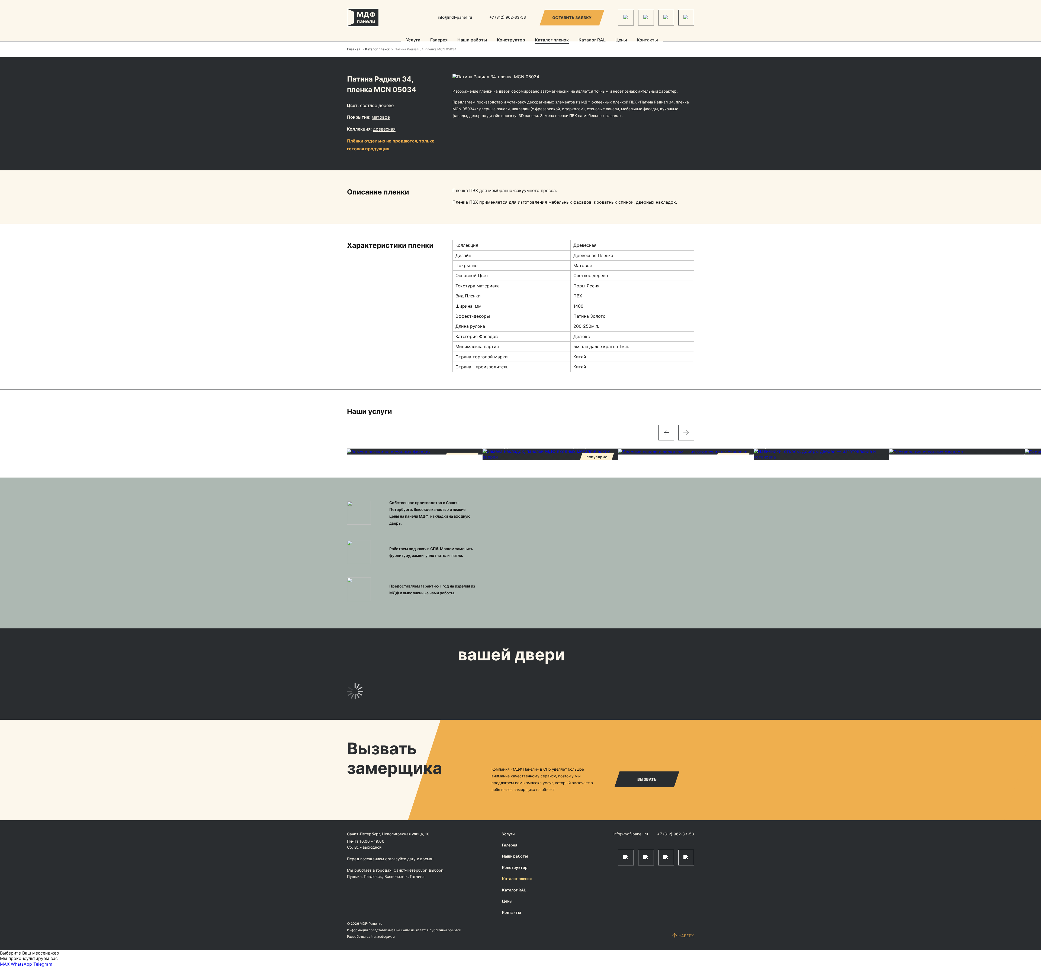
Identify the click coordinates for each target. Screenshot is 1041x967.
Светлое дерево (377, 105)
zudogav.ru (386, 936)
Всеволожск (396, 876)
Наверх (686, 935)
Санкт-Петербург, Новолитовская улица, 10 (388, 834)
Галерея (439, 40)
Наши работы (472, 40)
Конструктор (511, 40)
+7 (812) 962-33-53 (675, 834)
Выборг (436, 870)
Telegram (42, 964)
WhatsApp (21, 964)
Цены (621, 40)
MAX (4, 964)
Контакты (647, 40)
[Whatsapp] (646, 17)
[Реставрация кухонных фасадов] (957, 452)
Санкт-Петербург (410, 870)
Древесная (384, 129)
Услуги (413, 40)
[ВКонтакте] (666, 17)
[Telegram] (626, 17)
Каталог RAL (592, 40)
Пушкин (354, 876)
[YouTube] (686, 17)
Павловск (373, 876)
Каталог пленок (552, 40)
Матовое (381, 117)
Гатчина (417, 876)
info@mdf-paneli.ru (455, 17)
